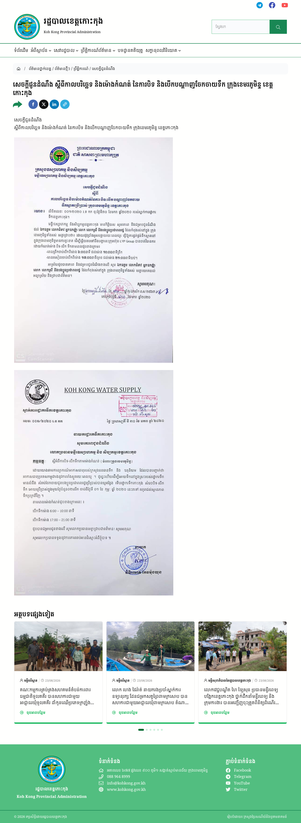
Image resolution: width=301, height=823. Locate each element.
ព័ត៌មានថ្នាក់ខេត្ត (40, 68)
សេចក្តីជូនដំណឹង (103, 68)
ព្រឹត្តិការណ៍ (81, 68)
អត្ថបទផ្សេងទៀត (34, 614)
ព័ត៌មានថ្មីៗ (62, 68)
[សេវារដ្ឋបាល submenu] (77, 50)
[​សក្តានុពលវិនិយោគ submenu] (179, 50)
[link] (58, 672)
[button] (33, 104)
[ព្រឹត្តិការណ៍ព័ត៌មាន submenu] (114, 50)
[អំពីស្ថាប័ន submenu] (50, 50)
